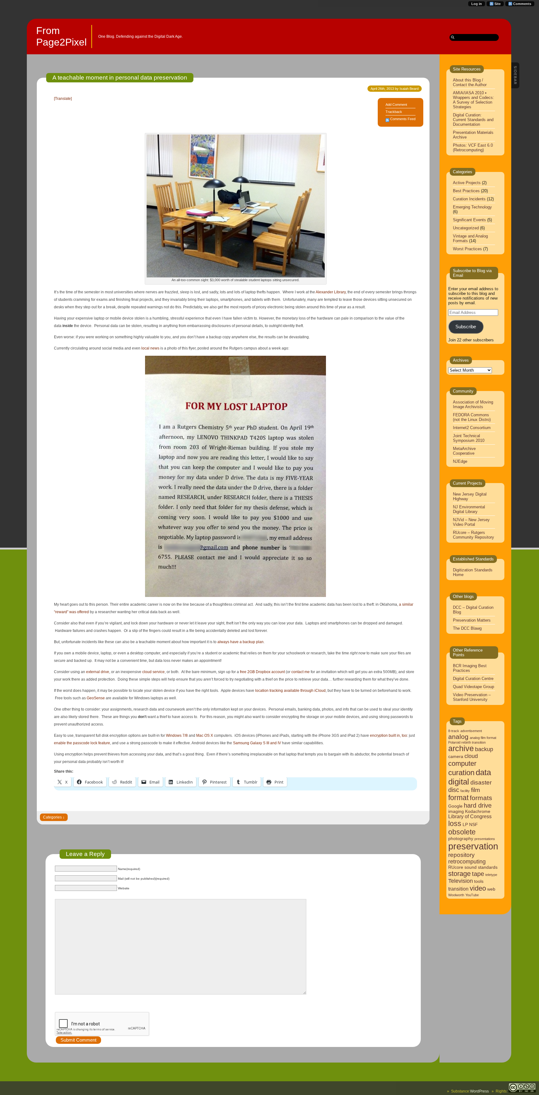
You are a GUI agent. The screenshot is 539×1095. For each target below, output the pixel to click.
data (483, 772)
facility (465, 791)
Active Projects (467, 182)
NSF (473, 824)
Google (455, 806)
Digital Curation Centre (473, 678)
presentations (484, 839)
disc (453, 789)
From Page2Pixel (61, 36)
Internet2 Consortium (472, 427)
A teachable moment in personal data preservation (119, 77)
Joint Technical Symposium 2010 (468, 438)
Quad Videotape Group (473, 686)
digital (458, 781)
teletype (491, 875)
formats (481, 797)
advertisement (471, 731)
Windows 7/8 (177, 735)
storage (459, 873)
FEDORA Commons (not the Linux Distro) (472, 417)
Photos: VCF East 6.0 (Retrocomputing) (473, 147)
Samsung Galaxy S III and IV (256, 743)
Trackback (394, 112)
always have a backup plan (240, 642)
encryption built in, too (388, 735)
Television (460, 881)
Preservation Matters (472, 620)
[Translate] (63, 98)
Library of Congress (470, 816)
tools (478, 881)
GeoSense (96, 698)
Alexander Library (331, 292)
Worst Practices (467, 249)
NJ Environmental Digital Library (469, 509)
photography (460, 838)
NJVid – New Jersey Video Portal (471, 522)
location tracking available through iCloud (290, 690)
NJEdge (460, 461)
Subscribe (465, 326)
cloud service (153, 672)
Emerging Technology (472, 207)
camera (455, 756)
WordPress (479, 1091)
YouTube (472, 895)
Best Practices (466, 190)
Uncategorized (466, 228)
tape (478, 873)
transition (458, 889)
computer (462, 763)
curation (461, 772)
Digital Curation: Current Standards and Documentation (473, 120)
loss (454, 823)
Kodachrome (477, 811)
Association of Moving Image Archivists (473, 404)
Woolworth (456, 895)
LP (465, 824)
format (458, 798)
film (475, 790)
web (491, 889)
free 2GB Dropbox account (262, 672)
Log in (476, 4)
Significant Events (469, 220)
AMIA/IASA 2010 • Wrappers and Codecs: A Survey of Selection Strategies (473, 99)
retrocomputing (467, 861)
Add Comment (396, 104)
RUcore (455, 867)
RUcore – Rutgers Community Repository (473, 535)
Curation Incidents (469, 199)
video (478, 888)
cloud (471, 756)
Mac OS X (204, 735)
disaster (481, 782)
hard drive (478, 805)
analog (458, 736)
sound (470, 867)
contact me (300, 672)
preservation (473, 846)
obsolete (462, 832)
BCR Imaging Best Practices (470, 668)
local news (150, 348)
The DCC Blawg (467, 628)
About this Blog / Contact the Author (470, 82)
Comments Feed (402, 119)
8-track (453, 731)
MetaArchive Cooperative (464, 451)
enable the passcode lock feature (82, 743)
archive (461, 748)
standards (488, 867)
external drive (97, 672)
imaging (456, 811)
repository (461, 855)
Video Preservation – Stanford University (472, 697)
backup (484, 749)
